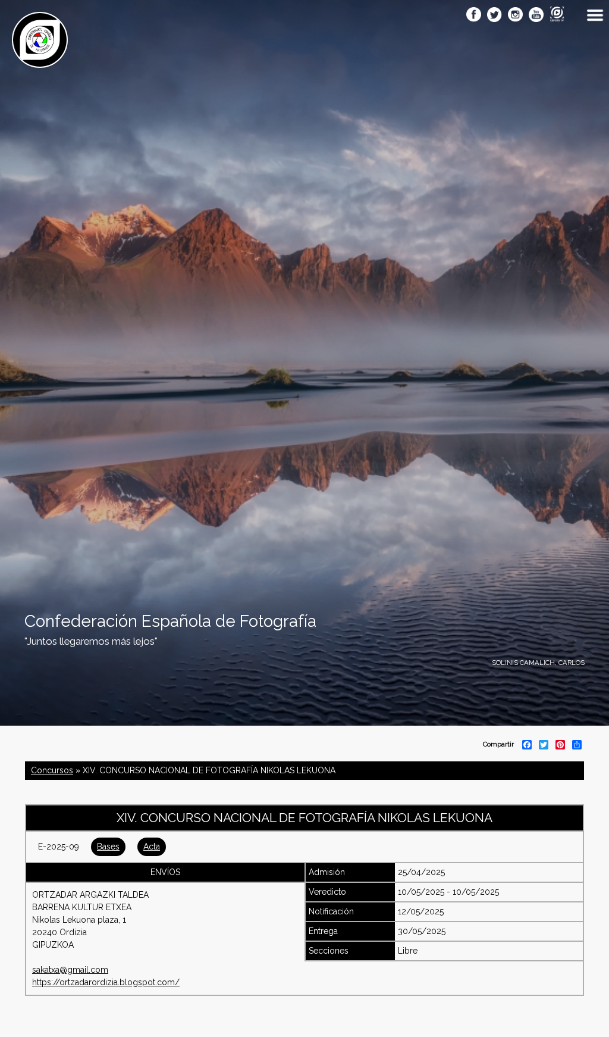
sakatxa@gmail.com (70, 969)
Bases (108, 846)
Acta (151, 846)
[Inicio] (40, 61)
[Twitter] (494, 15)
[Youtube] (536, 15)
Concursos (52, 770)
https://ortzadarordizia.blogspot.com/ (106, 982)
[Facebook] (473, 15)
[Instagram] (515, 15)
